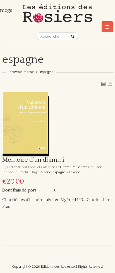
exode (75, 172)
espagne (59, 172)
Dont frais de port (19, 190)
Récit (98, 167)
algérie (46, 172)
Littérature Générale (75, 167)
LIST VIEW (110, 84)
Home (28, 72)
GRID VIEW (103, 84)
